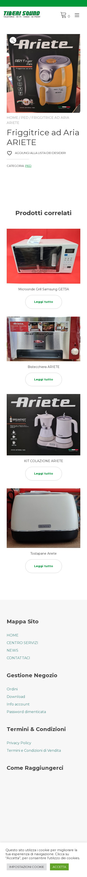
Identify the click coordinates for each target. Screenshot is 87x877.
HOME (13, 635)
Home (12, 117)
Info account (18, 704)
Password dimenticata (26, 712)
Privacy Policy (19, 743)
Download (16, 697)
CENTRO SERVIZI (22, 643)
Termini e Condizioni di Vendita (34, 750)
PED (25, 117)
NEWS (12, 650)
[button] (13, 40)
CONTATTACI (18, 658)
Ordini (12, 689)
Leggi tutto (43, 301)
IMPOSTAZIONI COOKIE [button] (26, 867)
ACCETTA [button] (59, 867)
